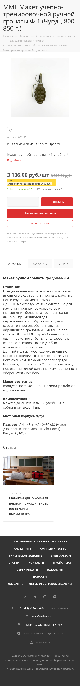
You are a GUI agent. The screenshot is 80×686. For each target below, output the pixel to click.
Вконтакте (25, 597)
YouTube (45, 597)
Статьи (14, 562)
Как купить (40, 263)
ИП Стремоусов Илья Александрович (33, 144)
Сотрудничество (53, 548)
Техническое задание (24, 555)
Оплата (64, 263)
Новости (40, 576)
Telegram (35, 597)
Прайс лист (62, 562)
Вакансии (55, 569)
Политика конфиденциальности (43, 633)
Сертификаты (27, 569)
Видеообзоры (62, 555)
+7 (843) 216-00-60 (30, 608)
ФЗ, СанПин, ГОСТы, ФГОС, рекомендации (40, 583)
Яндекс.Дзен (55, 597)
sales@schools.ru (42, 616)
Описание (14, 263)
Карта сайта (43, 642)
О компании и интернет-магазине (40, 541)
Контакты (36, 562)
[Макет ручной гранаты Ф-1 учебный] (40, 87)
